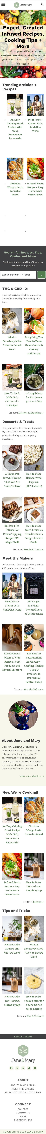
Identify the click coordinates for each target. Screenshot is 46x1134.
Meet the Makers (23, 1089)
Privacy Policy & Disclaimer (23, 1092)
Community (23, 1112)
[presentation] (15, 105)
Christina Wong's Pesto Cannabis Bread (15, 189)
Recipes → (38, 902)
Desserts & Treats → (33, 550)
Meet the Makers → (34, 689)
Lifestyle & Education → (31, 413)
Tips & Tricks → (35, 1016)
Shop (23, 1116)
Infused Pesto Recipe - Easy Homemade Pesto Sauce (35, 189)
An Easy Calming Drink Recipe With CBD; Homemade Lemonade (15, 129)
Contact (23, 1109)
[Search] (41, 275)
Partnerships (23, 1120)
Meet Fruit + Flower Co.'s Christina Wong (35, 125)
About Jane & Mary (23, 1085)
